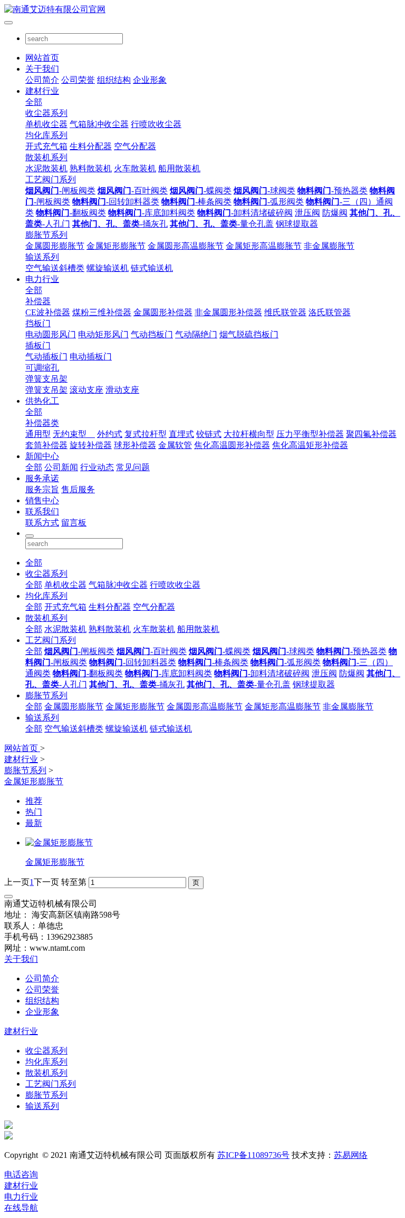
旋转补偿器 (91, 445)
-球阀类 (264, 190)
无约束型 (74, 434)
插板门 (38, 345)
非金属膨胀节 (329, 245)
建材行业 (42, 90)
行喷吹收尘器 (156, 124)
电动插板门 (91, 356)
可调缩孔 (42, 367)
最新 (33, 823)
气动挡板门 (152, 334)
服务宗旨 (42, 489)
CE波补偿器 (47, 312)
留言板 (73, 522)
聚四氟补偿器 (371, 434)
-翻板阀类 (71, 212)
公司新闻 (61, 467)
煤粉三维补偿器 (101, 312)
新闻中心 (42, 456)
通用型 (38, 434)
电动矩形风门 (103, 334)
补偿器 (38, 301)
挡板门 (38, 323)
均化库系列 (46, 135)
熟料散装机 (91, 168)
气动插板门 (46, 356)
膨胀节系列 (46, 234)
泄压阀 (307, 212)
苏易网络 (351, 1155)
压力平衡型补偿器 (310, 434)
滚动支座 (86, 389)
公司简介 (42, 79)
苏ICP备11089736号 (253, 1155)
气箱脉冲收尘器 (99, 124)
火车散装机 (135, 168)
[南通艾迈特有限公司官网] (202, 9)
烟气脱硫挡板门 (248, 334)
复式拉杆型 (145, 434)
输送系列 (42, 256)
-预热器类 (332, 190)
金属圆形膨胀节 (54, 245)
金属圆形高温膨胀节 (186, 245)
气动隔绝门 (196, 334)
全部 (33, 102)
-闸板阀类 (60, 190)
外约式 (109, 434)
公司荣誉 (78, 79)
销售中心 (42, 500)
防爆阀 (335, 212)
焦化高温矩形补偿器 (310, 445)
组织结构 (114, 79)
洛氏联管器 (329, 312)
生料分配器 (91, 146)
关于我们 (42, 68)
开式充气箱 (46, 146)
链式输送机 (152, 268)
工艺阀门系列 (50, 179)
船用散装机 (179, 168)
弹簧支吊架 (46, 378)
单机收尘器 (46, 124)
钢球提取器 (297, 223)
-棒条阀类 (196, 201)
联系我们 (42, 511)
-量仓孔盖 (222, 223)
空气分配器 (135, 146)
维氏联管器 (285, 312)
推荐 (33, 800)
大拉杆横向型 (249, 434)
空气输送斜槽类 (54, 268)
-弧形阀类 (269, 201)
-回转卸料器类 (115, 201)
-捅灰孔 (120, 223)
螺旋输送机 (107, 268)
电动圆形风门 (50, 334)
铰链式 (208, 434)
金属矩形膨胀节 (116, 245)
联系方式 (42, 522)
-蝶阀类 (201, 190)
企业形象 (150, 79)
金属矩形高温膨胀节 (264, 245)
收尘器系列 (46, 113)
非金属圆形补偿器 (228, 312)
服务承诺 (42, 478)
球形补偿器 (135, 445)
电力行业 (42, 279)
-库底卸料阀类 (151, 212)
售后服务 (78, 489)
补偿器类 (42, 422)
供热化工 (42, 400)
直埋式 (181, 434)
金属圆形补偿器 (162, 312)
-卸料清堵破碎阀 (245, 212)
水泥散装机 (46, 168)
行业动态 (97, 467)
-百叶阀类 (133, 190)
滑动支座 (122, 389)
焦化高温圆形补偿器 (232, 445)
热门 (33, 811)
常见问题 (133, 467)
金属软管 (175, 445)
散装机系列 (46, 157)
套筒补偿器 (46, 445)
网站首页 (42, 57)
